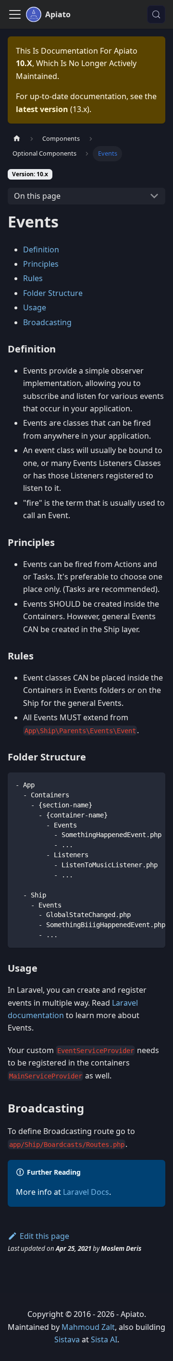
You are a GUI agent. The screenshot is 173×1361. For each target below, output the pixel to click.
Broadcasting (47, 322)
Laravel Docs (86, 1192)
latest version (42, 109)
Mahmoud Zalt (88, 1327)
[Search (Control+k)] (156, 14)
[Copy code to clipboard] (153, 784)
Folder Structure (53, 293)
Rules (33, 278)
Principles (41, 264)
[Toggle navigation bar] (15, 14)
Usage (34, 307)
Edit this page (44, 1236)
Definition (41, 249)
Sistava (67, 1339)
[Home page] (17, 138)
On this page (37, 196)
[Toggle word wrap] (136, 784)
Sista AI (104, 1339)
